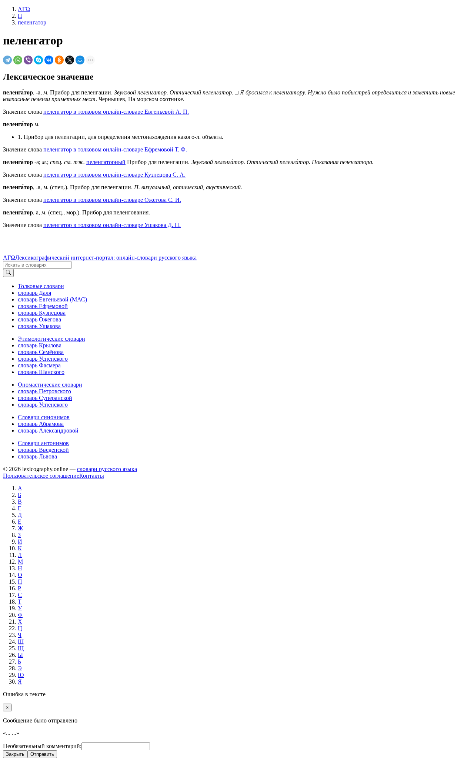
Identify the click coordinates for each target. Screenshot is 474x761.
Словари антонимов (43, 443)
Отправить (42, 754)
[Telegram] (7, 60)
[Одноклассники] (59, 60)
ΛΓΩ (9, 257)
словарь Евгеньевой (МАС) (52, 299)
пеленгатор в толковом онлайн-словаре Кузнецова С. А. (114, 174)
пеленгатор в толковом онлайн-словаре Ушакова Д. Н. (112, 225)
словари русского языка (107, 469)
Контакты (91, 476)
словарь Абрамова (41, 424)
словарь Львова (37, 456)
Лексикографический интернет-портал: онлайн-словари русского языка (106, 257)
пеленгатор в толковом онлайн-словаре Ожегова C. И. (112, 200)
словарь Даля (34, 293)
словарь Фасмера (39, 365)
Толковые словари (41, 286)
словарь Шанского (41, 372)
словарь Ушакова (39, 326)
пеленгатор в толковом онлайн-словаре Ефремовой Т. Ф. (115, 149)
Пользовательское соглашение (41, 476)
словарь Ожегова (39, 319)
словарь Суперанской (45, 398)
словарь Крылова (39, 345)
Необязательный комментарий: (42, 746)
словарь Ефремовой (43, 306)
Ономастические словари (50, 384)
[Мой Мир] (80, 60)
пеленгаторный (106, 162)
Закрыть (15, 754)
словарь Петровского (44, 391)
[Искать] (8, 273)
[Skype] (38, 60)
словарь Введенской (43, 450)
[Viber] (28, 60)
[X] (69, 60)
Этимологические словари (51, 339)
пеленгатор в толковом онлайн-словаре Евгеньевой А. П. (116, 112)
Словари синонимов (44, 417)
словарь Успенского (43, 359)
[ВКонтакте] (48, 60)
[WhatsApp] (17, 60)
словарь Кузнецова (42, 313)
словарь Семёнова (41, 352)
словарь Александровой (48, 430)
